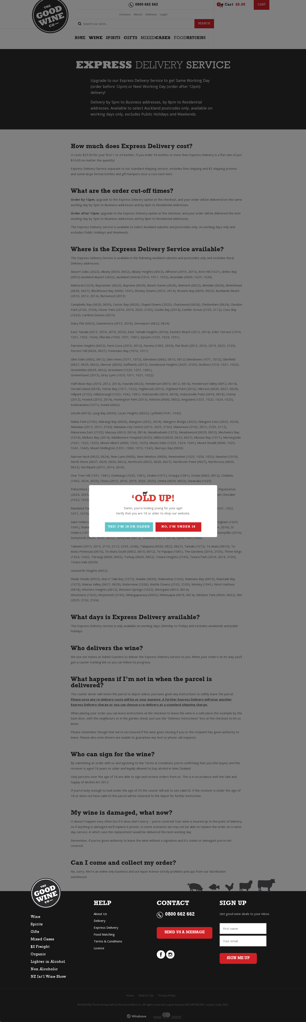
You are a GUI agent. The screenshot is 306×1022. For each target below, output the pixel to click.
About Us (100, 914)
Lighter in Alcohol (48, 962)
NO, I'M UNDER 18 (178, 527)
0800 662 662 (180, 914)
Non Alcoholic (44, 970)
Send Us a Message (184, 933)
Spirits (36, 925)
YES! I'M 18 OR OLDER (129, 527)
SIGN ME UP (238, 958)
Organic (38, 955)
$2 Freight (40, 947)
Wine (35, 917)
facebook (161, 954)
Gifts (35, 932)
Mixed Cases (42, 940)
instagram (170, 954)
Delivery (100, 921)
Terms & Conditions (108, 941)
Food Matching (104, 934)
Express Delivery (106, 927)
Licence (99, 948)
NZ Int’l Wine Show (48, 977)
